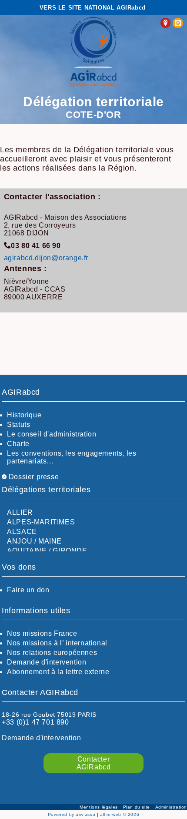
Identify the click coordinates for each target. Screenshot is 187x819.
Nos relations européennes (52, 652)
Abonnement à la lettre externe (58, 671)
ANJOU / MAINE (34, 541)
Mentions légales (99, 807)
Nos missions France (42, 633)
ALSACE (22, 531)
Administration (171, 807)
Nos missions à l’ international (57, 643)
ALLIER (20, 512)
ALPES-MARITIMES (41, 522)
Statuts (18, 424)
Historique (24, 415)
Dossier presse (33, 476)
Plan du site (137, 807)
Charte (18, 443)
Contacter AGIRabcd (94, 763)
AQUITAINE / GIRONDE (47, 550)
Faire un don (28, 590)
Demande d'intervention (46, 662)
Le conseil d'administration (51, 434)
